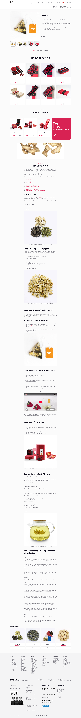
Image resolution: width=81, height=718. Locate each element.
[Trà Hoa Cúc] (48, 635)
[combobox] (23, 3)
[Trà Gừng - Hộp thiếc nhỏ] (44, 124)
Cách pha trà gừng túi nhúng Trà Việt (32, 186)
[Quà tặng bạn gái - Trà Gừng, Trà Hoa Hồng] (17, 70)
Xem (17, 647)
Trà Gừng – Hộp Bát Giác (30, 132)
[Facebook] (41, 36)
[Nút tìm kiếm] (31, 3)
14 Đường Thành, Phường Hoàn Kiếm (31, 698)
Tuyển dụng (59, 696)
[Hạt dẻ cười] (63, 635)
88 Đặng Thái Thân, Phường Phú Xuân (31, 705)
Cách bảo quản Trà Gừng (30, 187)
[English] (62, 2)
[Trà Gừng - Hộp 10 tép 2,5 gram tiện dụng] (16, 124)
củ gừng (40, 197)
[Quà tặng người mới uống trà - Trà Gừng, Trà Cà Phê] (48, 92)
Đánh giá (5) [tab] (46, 50)
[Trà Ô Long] (33, 635)
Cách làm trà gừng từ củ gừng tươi (34, 417)
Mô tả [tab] (34, 50)
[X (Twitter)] (43, 36)
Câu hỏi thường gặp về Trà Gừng (32, 189)
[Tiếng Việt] (63, 2)
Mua (21, 82)
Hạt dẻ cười (63, 644)
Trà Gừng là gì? (28, 183)
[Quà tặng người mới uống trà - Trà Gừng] (33, 92)
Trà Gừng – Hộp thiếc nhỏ (44, 132)
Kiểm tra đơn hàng (60, 690)
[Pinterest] (44, 36)
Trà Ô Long (33, 644)
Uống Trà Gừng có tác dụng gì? (31, 185)
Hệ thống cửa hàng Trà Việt (61, 689)
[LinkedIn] (46, 715)
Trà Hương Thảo (17, 644)
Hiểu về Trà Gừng (29, 182)
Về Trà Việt (58, 2)
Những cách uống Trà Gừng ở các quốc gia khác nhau (35, 190)
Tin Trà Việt (59, 697)
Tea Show (53, 2)
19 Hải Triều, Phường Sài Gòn (30, 691)
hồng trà (31, 325)
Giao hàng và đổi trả (60, 691)
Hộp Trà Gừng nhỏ (29, 181)
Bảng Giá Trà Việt (60, 688)
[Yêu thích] (67, 2)
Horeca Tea (48, 2)
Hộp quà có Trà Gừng (29, 179)
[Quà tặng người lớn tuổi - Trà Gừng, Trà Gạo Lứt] (17, 92)
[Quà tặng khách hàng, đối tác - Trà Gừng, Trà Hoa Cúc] (48, 70)
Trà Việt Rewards (60, 687)
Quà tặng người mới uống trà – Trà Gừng (33, 100)
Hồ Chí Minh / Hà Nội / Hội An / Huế (65, 7)
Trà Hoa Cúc (48, 644)
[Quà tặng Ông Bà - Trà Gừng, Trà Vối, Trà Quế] (63, 92)
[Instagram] (40, 715)
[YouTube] (38, 715)
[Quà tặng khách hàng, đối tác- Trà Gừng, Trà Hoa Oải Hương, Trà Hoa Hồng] (63, 70)
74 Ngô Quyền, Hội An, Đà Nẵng (30, 710)
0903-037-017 (55, 7)
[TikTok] (44, 715)
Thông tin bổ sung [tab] (39, 50)
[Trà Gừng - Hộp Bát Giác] (30, 124)
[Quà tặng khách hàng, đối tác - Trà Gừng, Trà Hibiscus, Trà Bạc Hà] (33, 70)
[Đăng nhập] (65, 2)
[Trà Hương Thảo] (17, 635)
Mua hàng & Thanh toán (61, 692)
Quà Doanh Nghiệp (40, 2)
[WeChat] (34, 715)
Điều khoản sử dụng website (62, 695)
